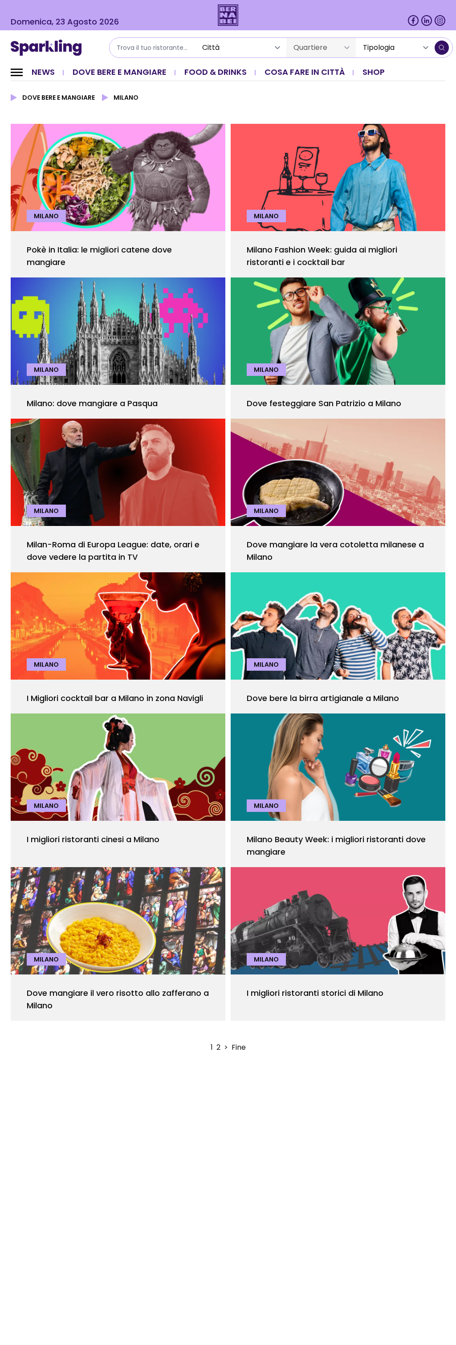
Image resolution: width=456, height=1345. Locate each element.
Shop (373, 71)
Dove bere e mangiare (120, 71)
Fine (239, 1047)
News (43, 71)
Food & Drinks (215, 71)
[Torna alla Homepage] (49, 48)
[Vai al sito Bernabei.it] (228, 15)
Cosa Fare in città (305, 71)
